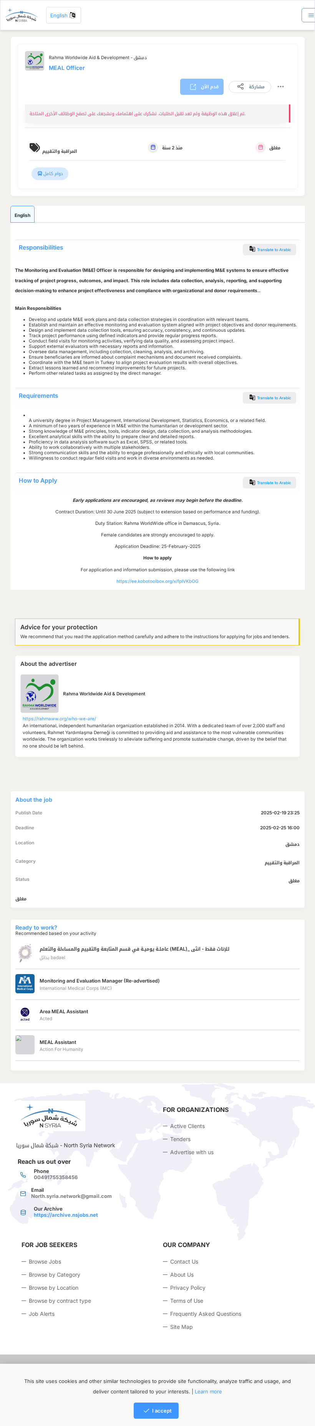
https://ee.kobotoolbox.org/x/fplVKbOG (157, 581)
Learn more (208, 1391)
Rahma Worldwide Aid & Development (104, 693)
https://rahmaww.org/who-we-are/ (59, 718)
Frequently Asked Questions (205, 1314)
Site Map (181, 1327)
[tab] (22, 214)
